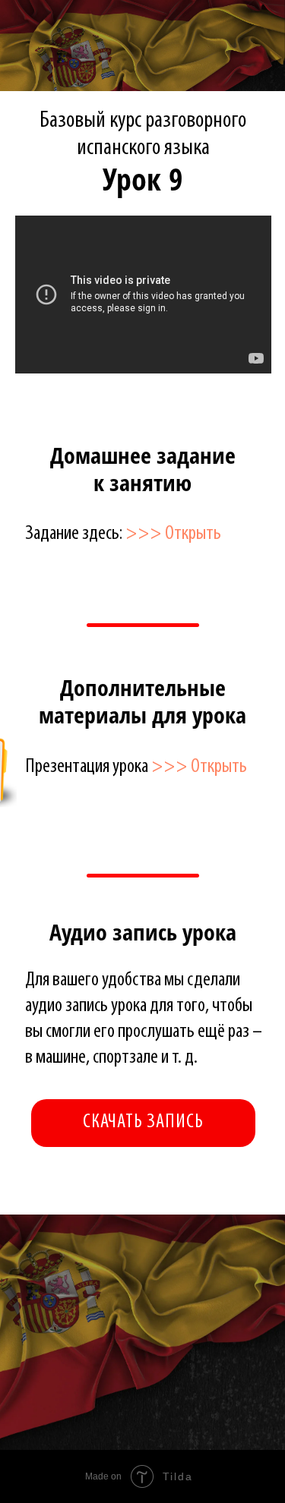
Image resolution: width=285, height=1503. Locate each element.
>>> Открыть (173, 534)
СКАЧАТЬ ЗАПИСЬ (143, 1122)
